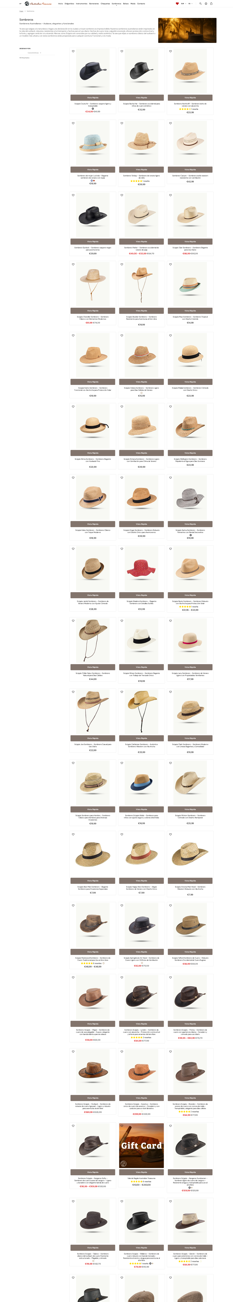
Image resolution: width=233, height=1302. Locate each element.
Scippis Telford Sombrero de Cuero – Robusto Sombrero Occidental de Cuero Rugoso (190, 959)
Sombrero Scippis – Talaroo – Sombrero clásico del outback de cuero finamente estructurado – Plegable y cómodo (93, 1256)
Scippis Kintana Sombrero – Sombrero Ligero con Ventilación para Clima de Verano (141, 460)
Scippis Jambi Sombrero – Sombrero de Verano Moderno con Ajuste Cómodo (92, 602)
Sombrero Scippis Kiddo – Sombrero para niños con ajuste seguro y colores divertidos (141, 816)
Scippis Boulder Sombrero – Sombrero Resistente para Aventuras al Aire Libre (141, 318)
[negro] (93, 109)
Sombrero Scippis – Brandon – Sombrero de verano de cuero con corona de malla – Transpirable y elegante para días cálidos (190, 1106)
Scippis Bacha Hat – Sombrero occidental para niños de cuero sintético (141, 105)
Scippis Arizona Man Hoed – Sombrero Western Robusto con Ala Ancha (190, 888)
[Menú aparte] (22, 3)
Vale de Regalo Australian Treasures (141, 1178)
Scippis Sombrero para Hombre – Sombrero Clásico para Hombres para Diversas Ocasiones (92, 817)
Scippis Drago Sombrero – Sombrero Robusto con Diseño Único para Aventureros (141, 531)
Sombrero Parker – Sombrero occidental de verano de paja (141, 249)
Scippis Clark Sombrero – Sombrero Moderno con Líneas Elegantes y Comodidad (190, 745)
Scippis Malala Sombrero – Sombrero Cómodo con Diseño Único (190, 389)
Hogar (21, 11)
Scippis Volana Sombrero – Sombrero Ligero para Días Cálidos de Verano (141, 389)
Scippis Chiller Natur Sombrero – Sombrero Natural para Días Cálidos (93, 674)
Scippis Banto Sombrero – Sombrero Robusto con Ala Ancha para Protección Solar (190, 602)
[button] (200, 3)
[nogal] (201, 1112)
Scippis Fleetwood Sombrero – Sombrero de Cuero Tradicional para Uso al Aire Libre (92, 959)
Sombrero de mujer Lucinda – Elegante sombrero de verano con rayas (92, 177)
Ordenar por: (25, 48)
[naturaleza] (142, 749)
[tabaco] (141, 322)
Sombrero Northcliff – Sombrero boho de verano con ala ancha (190, 105)
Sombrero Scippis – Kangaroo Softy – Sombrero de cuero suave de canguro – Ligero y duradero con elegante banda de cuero (92, 1180)
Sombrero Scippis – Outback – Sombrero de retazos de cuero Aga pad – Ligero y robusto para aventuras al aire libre (92, 1106)
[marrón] (141, 393)
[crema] (142, 678)
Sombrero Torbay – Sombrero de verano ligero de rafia (141, 177)
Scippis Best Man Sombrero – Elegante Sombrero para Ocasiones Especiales (92, 888)
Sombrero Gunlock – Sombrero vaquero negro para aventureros (92, 249)
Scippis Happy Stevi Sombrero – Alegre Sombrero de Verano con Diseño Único (141, 888)
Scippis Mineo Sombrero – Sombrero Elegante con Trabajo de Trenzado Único (141, 674)
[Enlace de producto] (93, 81)
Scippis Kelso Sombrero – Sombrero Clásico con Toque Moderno (92, 531)
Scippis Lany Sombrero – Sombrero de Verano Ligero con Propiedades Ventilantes (190, 674)
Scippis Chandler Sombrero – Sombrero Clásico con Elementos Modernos (92, 318)
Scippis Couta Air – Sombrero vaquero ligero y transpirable (93, 105)
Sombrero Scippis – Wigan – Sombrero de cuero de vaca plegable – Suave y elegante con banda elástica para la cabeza (92, 1032)
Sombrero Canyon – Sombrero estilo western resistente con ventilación (190, 177)
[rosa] (142, 606)
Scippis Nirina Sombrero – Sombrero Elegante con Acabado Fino (93, 460)
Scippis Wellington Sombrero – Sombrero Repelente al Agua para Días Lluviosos (190, 460)
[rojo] (94, 181)
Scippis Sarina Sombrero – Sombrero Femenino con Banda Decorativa (190, 531)
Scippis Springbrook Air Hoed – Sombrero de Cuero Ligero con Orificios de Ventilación (141, 959)
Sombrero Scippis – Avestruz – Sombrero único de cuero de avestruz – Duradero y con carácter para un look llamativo (141, 1106)
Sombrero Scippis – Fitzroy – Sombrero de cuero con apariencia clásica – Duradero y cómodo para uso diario (190, 1032)
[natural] (200, 109)
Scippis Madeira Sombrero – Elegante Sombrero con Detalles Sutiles (141, 602)
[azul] (92, 181)
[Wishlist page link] (177, 3)
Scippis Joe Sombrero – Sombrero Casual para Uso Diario (92, 745)
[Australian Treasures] (38, 3)
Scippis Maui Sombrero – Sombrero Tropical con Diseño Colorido (190, 318)
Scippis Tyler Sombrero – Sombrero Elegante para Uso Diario (190, 249)
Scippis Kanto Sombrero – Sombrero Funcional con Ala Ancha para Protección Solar (92, 389)
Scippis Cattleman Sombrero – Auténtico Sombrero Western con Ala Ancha (141, 745)
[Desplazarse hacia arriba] (230, 1299)
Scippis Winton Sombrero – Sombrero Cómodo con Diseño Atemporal (190, 816)
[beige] (93, 1037)
